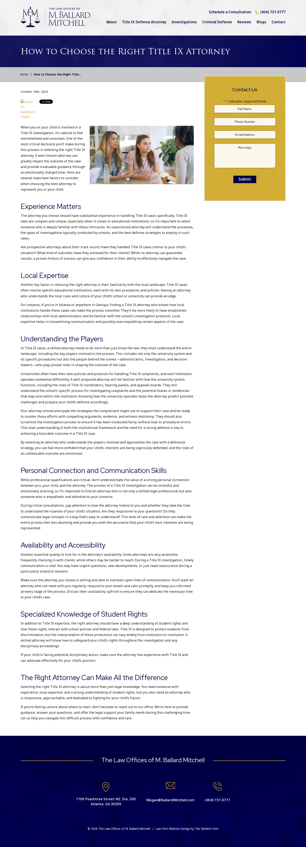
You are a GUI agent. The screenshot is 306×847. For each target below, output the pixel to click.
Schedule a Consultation (230, 12)
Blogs (261, 22)
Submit (245, 179)
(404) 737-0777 (273, 12)
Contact (279, 22)
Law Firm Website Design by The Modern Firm (186, 829)
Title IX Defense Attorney (144, 22)
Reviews (244, 22)
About (111, 22)
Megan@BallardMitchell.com (170, 800)
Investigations (184, 22)
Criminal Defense (217, 22)
